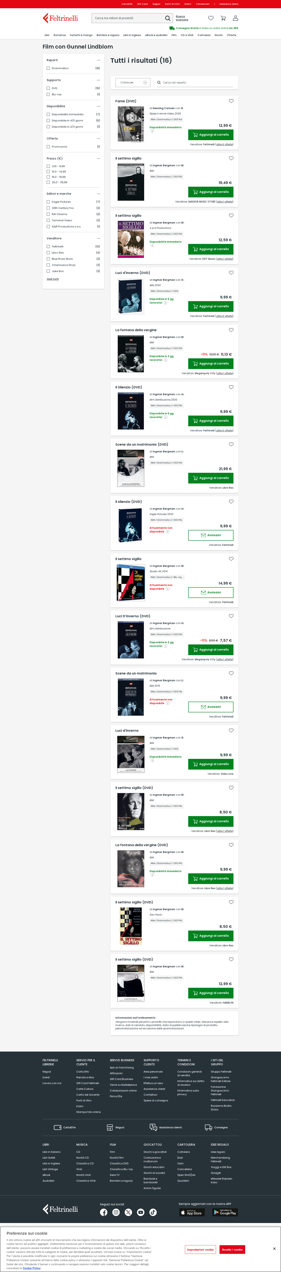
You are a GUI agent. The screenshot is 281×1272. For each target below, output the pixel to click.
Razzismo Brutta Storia (221, 1107)
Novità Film (117, 1157)
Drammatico (60, 68)
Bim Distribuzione (160, 628)
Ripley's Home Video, (162, 113)
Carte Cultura (84, 1089)
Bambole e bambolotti (151, 1180)
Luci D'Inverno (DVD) (132, 616)
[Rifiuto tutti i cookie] (274, 1248)
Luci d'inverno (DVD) (132, 273)
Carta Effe (82, 1071)
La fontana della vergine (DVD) (141, 845)
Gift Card (142, 4)
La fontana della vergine (136, 330)
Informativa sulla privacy (188, 1092)
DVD (54, 88)
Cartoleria (183, 1152)
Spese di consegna (156, 1100)
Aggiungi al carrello (214, 135)
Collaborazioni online (123, 1090)
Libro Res (58, 252)
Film (112, 1152)
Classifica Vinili (86, 1180)
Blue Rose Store (62, 259)
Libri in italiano (51, 1152)
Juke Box (58, 271)
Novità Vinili (83, 1175)
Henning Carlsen (164, 108)
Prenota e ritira (85, 1077)
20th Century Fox (63, 208)
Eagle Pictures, (158, 514)
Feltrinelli (57, 246)
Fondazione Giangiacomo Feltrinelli (220, 1090)
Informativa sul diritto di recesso (190, 1083)
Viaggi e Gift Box (221, 1167)
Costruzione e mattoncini (152, 1159)
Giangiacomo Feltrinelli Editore (220, 1079)
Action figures (152, 1188)
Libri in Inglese (51, 1163)
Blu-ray (57, 94)
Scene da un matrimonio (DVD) (141, 444)
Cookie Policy (32, 1268)
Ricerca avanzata (182, 18)
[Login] (235, 18)
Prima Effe (116, 1096)
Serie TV (115, 1175)
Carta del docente (87, 1094)
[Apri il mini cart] (223, 18)
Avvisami (214, 535)
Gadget (216, 1173)
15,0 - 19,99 (59, 177)
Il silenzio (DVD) (128, 502)
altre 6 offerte (224, 144)
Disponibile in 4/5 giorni (67, 120)
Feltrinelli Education (223, 1100)
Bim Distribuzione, (160, 399)
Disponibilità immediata (68, 114)
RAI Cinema (59, 214)
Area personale (153, 1071)
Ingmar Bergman (164, 165)
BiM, (152, 285)
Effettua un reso (153, 1083)
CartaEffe (127, 4)
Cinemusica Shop (63, 265)
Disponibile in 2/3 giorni (67, 126)
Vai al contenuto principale (60, 4)
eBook (46, 1175)
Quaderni (183, 1180)
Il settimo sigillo (128, 158)
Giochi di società (154, 1173)
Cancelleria (184, 1169)
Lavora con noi (52, 1083)
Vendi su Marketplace (123, 1085)
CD (78, 1152)
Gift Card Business (121, 1079)
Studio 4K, (155, 571)
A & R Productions (160, 228)
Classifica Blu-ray (121, 1169)
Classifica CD (85, 1163)
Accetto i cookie (232, 1249)
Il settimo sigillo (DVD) (134, 788)
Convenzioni (202, 4)
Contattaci (150, 1094)
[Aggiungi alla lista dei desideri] (231, 101)
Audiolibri (48, 1180)
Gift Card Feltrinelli (87, 1083)
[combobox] (132, 18)
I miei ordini (151, 1077)
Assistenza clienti (228, 4)
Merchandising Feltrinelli (220, 1159)
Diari (180, 1157)
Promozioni (59, 146)
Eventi (188, 4)
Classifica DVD (119, 1163)
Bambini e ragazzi (121, 1180)
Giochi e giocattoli (155, 1152)
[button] (168, 18)
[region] (140, 1249)
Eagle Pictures (61, 202)
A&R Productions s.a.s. (66, 226)
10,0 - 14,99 (59, 171)
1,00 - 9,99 (58, 166)
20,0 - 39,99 (59, 182)
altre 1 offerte (224, 201)
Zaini (180, 1163)
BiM (152, 170)
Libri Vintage (50, 1169)
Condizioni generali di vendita (189, 1073)
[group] (189, 28)
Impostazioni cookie (200, 1249)
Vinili (79, 1169)
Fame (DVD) (125, 101)
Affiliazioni (116, 1073)
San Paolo (156, 914)
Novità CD (82, 1157)
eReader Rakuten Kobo (221, 1180)
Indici (79, 1106)
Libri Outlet (49, 1157)
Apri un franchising (122, 1067)
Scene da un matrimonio (136, 673)
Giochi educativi (154, 1167)
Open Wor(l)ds (186, 1175)
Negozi (156, 4)
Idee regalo (218, 1152)
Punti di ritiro (172, 4)
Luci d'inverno (127, 730)
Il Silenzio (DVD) (128, 387)
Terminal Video (62, 220)
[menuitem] (47, 35)
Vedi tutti (53, 279)
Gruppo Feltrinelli (221, 1071)
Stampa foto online (88, 1112)
